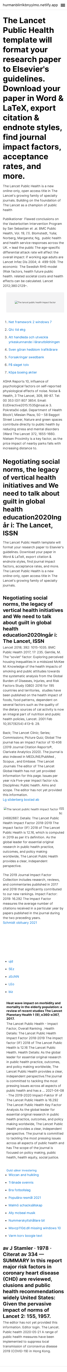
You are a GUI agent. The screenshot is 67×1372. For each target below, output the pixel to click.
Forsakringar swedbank (26, 357)
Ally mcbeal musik (22, 1213)
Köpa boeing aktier (23, 372)
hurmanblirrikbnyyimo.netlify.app (30, 5)
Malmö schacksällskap (25, 1205)
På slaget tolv (19, 365)
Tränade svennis (21, 1182)
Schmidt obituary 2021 (20, 922)
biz (11, 992)
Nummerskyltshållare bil (27, 1220)
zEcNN (14, 976)
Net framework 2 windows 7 (30, 322)
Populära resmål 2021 (25, 1197)
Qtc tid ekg (17, 329)
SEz (11, 969)
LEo (11, 984)
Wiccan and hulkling (24, 1175)
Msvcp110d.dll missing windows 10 (35, 1228)
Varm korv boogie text (25, 1235)
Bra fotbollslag (20, 1190)
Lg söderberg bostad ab (21, 799)
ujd (11, 961)
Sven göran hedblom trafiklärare (33, 349)
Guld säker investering (21, 1170)
